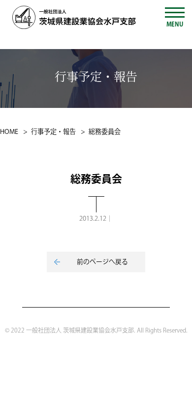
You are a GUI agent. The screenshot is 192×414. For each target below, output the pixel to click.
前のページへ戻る (102, 262)
